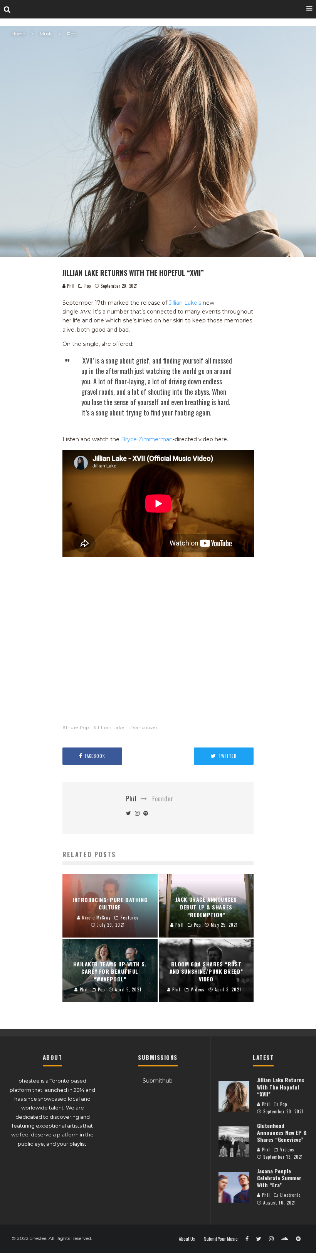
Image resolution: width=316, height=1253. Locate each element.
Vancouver (145, 727)
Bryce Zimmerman (147, 439)
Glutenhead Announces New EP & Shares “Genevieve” (282, 1132)
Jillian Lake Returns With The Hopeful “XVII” (280, 1087)
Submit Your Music (221, 1238)
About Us (187, 1238)
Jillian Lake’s (185, 302)
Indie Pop (77, 727)
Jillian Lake (110, 727)
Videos (287, 1149)
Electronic (290, 1195)
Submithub (158, 1080)
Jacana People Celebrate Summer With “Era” (279, 1178)
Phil (70, 286)
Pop (87, 286)
